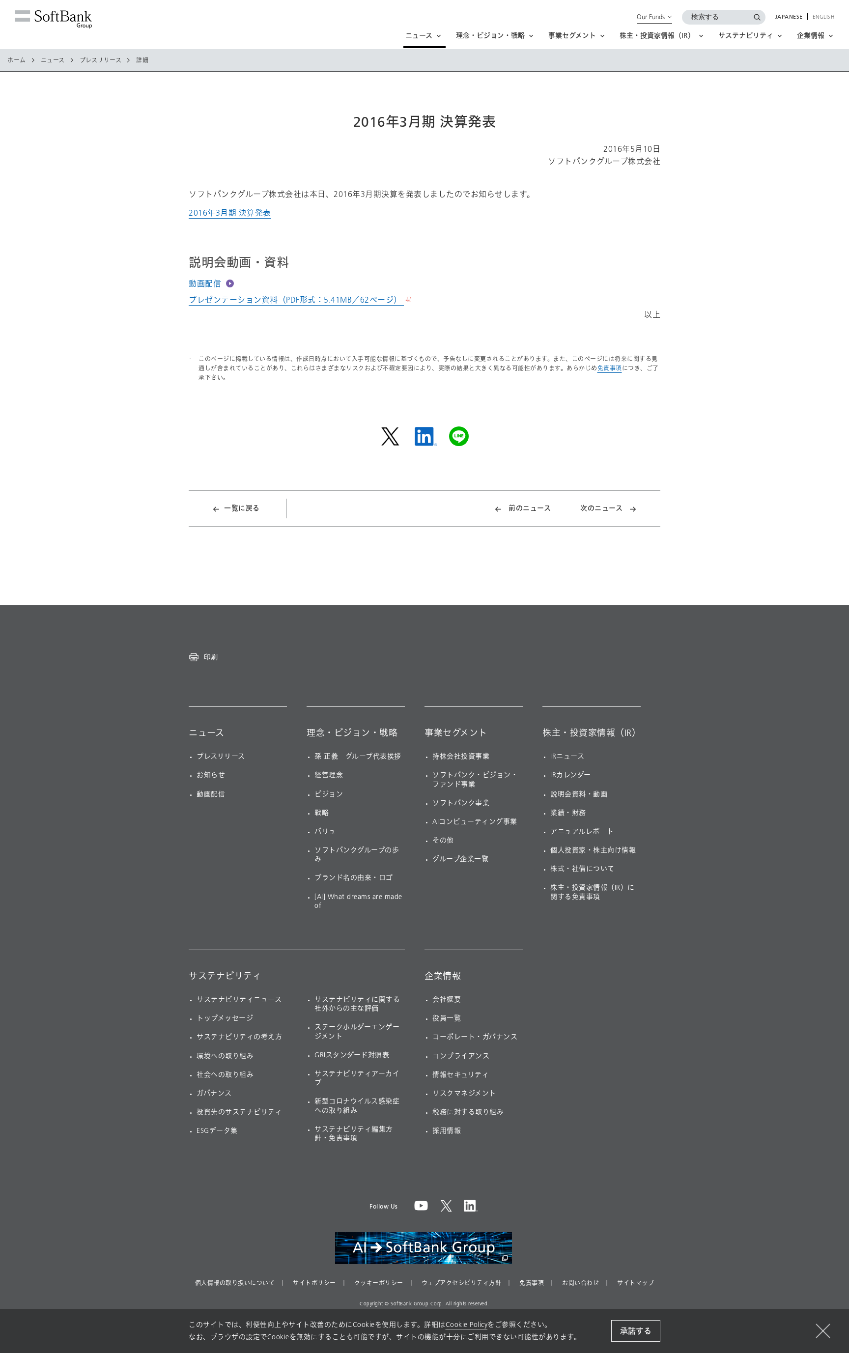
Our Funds (651, 17)
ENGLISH (824, 17)
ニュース (53, 60)
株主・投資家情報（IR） (591, 733)
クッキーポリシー (378, 1283)
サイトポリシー (314, 1283)
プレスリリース (101, 60)
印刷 (211, 657)
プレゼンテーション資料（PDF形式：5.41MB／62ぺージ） (296, 300)
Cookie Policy (467, 1325)
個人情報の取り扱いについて (235, 1283)
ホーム (16, 60)
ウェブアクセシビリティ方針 (462, 1283)
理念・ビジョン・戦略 (352, 733)
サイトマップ (635, 1283)
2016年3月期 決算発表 (230, 213)
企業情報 (442, 976)
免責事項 (609, 368)
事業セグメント (455, 733)
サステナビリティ (225, 976)
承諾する (635, 1331)
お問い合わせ (580, 1283)
